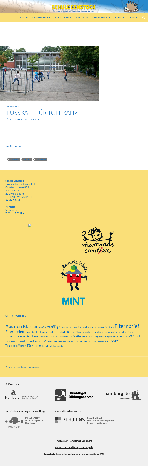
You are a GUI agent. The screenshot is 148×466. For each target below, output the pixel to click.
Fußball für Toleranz (42, 112)
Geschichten (76, 332)
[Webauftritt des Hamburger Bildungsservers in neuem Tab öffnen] (74, 395)
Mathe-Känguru (105, 336)
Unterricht (44, 346)
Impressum (34, 366)
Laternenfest (24, 336)
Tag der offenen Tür (18, 346)
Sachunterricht (83, 341)
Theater (35, 346)
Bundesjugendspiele (81, 327)
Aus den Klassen (22, 326)
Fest (38, 332)
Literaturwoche (60, 336)
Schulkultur (62, 17)
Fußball (14, 159)
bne (69, 327)
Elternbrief (126, 326)
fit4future (46, 332)
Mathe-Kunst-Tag (90, 336)
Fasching (31, 332)
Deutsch (109, 327)
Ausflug (42, 327)
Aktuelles (22, 17)
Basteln (64, 327)
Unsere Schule (40, 17)
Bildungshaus (99, 17)
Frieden (53, 332)
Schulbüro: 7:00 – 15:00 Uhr (14, 211)
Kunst (130, 332)
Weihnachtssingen (58, 346)
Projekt (53, 341)
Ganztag (80, 17)
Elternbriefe (15, 331)
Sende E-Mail (12, 200)
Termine (133, 17)
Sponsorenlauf (101, 341)
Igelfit (117, 332)
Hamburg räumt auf (104, 332)
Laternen (10, 336)
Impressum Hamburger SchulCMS (74, 440)
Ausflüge (53, 327)
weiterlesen (15, 146)
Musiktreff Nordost (14, 341)
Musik (137, 336)
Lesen (36, 336)
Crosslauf (99, 327)
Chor (92, 327)
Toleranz (41, 159)
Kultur (123, 332)
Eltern (118, 17)
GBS (67, 332)
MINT (128, 336)
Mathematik (118, 336)
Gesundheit (87, 332)
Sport (27, 159)
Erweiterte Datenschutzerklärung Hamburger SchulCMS (74, 454)
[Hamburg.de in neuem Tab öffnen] (124, 395)
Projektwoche (65, 341)
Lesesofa (44, 336)
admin (36, 119)
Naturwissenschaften (37, 341)
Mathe (77, 336)
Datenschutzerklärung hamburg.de (74, 447)
